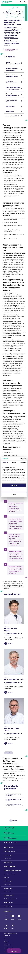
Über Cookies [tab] (23, 462)
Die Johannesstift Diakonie (10, 899)
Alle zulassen (14, 485)
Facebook (6, 919)
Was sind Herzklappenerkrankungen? (13, 63)
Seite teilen (15, 820)
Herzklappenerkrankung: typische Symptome (12, 69)
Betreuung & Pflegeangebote (9, 851)
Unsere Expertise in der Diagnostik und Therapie (12, 75)
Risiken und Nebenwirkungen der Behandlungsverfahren (13, 88)
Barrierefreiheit (7, 944)
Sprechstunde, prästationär (12, 116)
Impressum (6, 938)
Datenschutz (7, 935)
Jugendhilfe (6, 877)
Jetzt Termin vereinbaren (14, 950)
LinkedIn (5, 928)
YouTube (19, 919)
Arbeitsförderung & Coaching (9, 874)
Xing (12, 928)
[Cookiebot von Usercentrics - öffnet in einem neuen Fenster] (20, 459)
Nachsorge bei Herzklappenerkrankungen (12, 94)
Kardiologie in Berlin (9, 37)
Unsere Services (8, 891)
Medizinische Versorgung (10, 842)
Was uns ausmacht (10, 106)
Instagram (12, 919)
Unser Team (9, 752)
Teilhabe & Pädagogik (9, 866)
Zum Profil (10, 643)
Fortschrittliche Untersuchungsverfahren (12, 82)
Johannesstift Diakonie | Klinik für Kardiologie (14, 634)
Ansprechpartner (10, 111)
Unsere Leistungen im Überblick (11, 101)
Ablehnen (14, 494)
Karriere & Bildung (7, 855)
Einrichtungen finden (8, 862)
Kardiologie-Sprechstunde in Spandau (13, 800)
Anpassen (13, 489)
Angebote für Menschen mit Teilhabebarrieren (12, 870)
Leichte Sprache (9, 948)
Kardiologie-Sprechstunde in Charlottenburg (13, 805)
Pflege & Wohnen (8, 847)
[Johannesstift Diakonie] (6, 3)
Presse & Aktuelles (8, 902)
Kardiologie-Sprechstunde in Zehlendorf (13, 794)
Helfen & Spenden (7, 858)
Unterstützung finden (8, 888)
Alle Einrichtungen (8, 906)
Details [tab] (14, 462)
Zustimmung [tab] (5, 462)
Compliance (6, 941)
